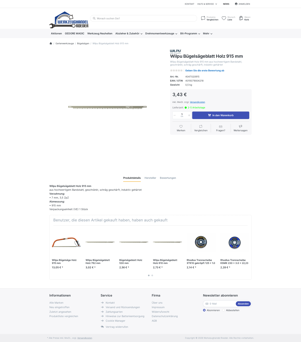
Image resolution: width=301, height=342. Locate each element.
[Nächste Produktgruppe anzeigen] (248, 252)
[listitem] (107, 108)
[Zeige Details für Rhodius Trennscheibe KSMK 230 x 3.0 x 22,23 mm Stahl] (234, 242)
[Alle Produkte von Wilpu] (175, 51)
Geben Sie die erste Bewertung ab (204, 70)
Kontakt (189, 4)
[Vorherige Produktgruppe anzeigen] (53, 252)
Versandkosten (197, 102)
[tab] (132, 178)
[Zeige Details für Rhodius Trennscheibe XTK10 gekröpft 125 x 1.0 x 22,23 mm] (201, 242)
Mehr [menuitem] (206, 33)
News (226, 4)
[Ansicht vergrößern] (107, 108)
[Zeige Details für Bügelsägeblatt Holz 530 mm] (133, 242)
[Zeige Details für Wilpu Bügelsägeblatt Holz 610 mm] (167, 242)
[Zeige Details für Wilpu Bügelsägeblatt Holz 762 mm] (100, 242)
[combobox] (143, 18)
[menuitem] (56, 33)
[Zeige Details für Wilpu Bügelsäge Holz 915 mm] (66, 242)
